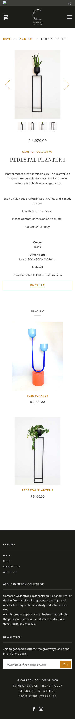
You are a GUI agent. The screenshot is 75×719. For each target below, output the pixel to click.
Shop (6, 561)
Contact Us (11, 566)
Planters (26, 38)
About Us (9, 572)
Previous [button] (10, 84)
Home (7, 38)
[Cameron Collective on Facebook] (34, 709)
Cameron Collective (37, 151)
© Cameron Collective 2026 (38, 680)
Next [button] (64, 84)
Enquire (37, 285)
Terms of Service (25, 685)
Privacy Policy (51, 685)
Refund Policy (30, 690)
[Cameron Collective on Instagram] (41, 709)
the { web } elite (44, 696)
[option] (37, 84)
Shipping (49, 690)
